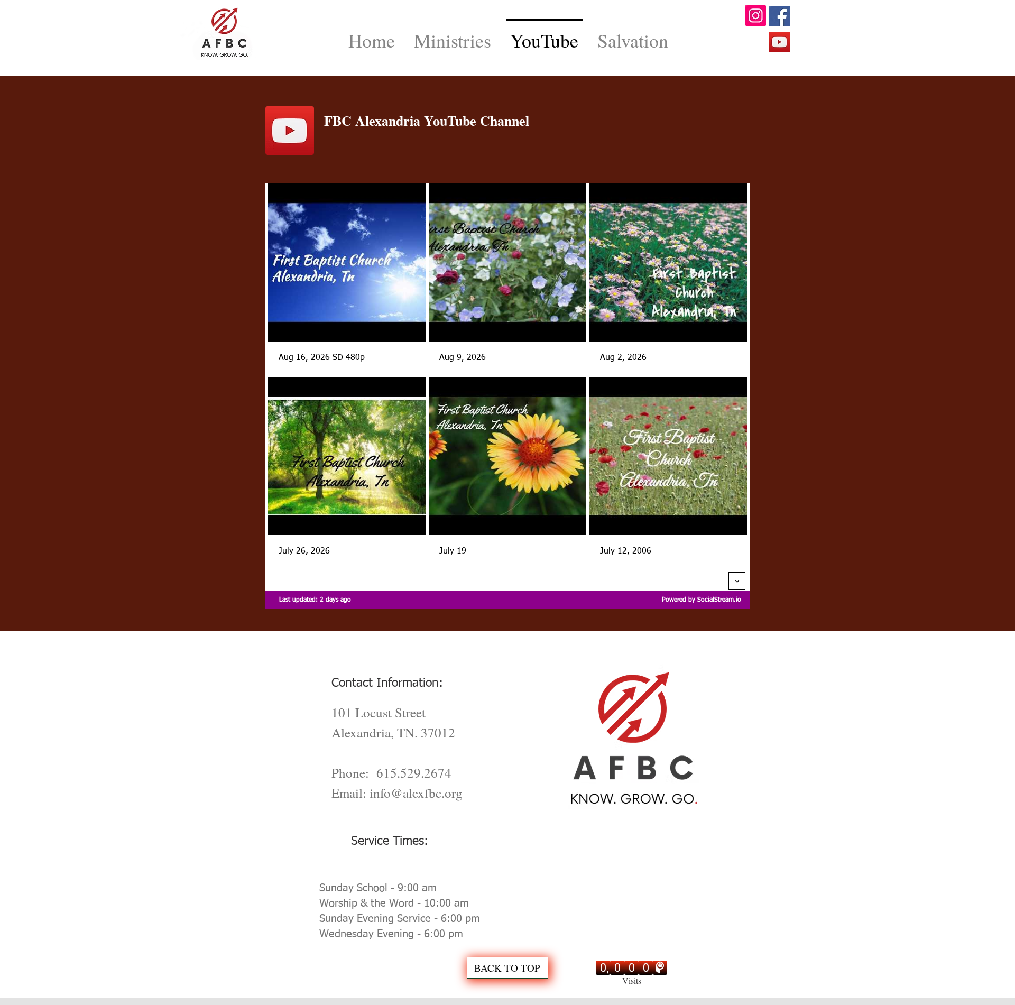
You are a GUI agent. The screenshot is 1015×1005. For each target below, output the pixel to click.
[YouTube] (779, 42)
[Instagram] (755, 15)
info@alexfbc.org (416, 792)
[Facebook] (779, 16)
